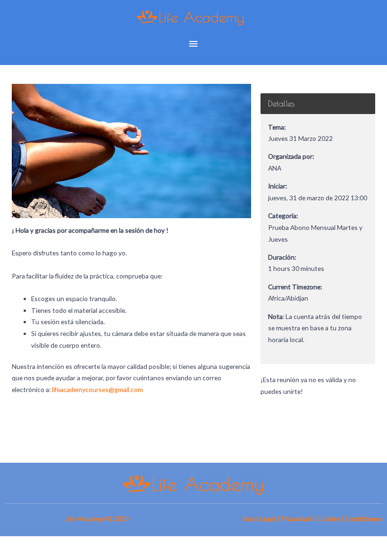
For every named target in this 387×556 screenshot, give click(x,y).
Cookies (328, 519)
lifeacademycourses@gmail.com (97, 389)
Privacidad (296, 519)
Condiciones (363, 519)
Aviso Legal (259, 519)
